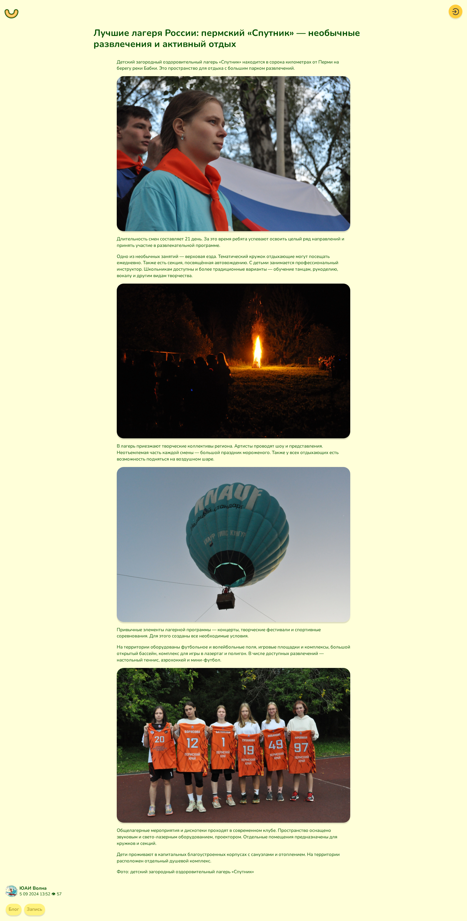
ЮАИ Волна (33, 888)
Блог (14, 909)
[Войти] (455, 11)
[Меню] (11, 11)
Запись (34, 909)
